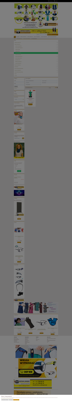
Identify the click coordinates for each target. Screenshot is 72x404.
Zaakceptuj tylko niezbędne (5, 399)
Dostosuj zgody (11, 399)
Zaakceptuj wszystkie (16, 399)
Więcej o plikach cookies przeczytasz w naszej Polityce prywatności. (7, 398)
